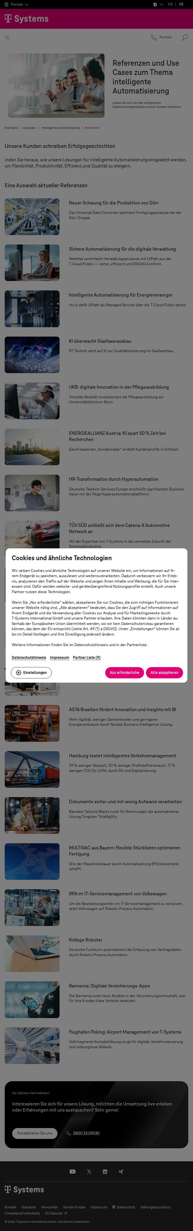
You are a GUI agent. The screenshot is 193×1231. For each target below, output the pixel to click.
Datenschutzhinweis (29, 657)
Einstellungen (35, 672)
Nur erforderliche (124, 672)
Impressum (59, 657)
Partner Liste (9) (87, 657)
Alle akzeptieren (164, 672)
